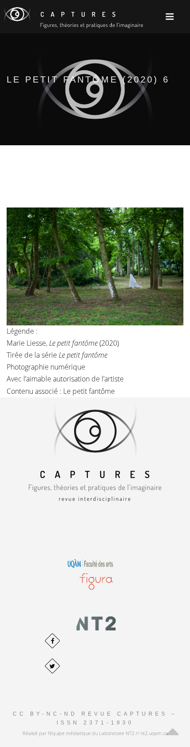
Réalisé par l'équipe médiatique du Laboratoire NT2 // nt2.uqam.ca (95, 733)
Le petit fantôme (89, 391)
